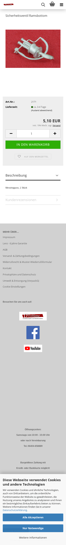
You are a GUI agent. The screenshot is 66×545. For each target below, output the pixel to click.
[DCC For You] (7, 4)
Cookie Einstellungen (14, 286)
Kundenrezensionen (21, 200)
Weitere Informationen (33, 537)
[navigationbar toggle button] (61, 4)
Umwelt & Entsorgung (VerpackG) (21, 280)
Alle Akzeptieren (33, 517)
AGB (5, 249)
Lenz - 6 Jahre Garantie (15, 243)
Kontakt (7, 268)
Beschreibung (16, 175)
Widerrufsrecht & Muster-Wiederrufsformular (27, 262)
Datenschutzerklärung (15, 510)
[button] (11, 133)
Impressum (9, 237)
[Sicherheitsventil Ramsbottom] (33, 48)
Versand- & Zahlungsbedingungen (21, 256)
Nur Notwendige (33, 528)
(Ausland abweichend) (41, 110)
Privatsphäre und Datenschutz (19, 274)
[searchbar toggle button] (43, 4)
